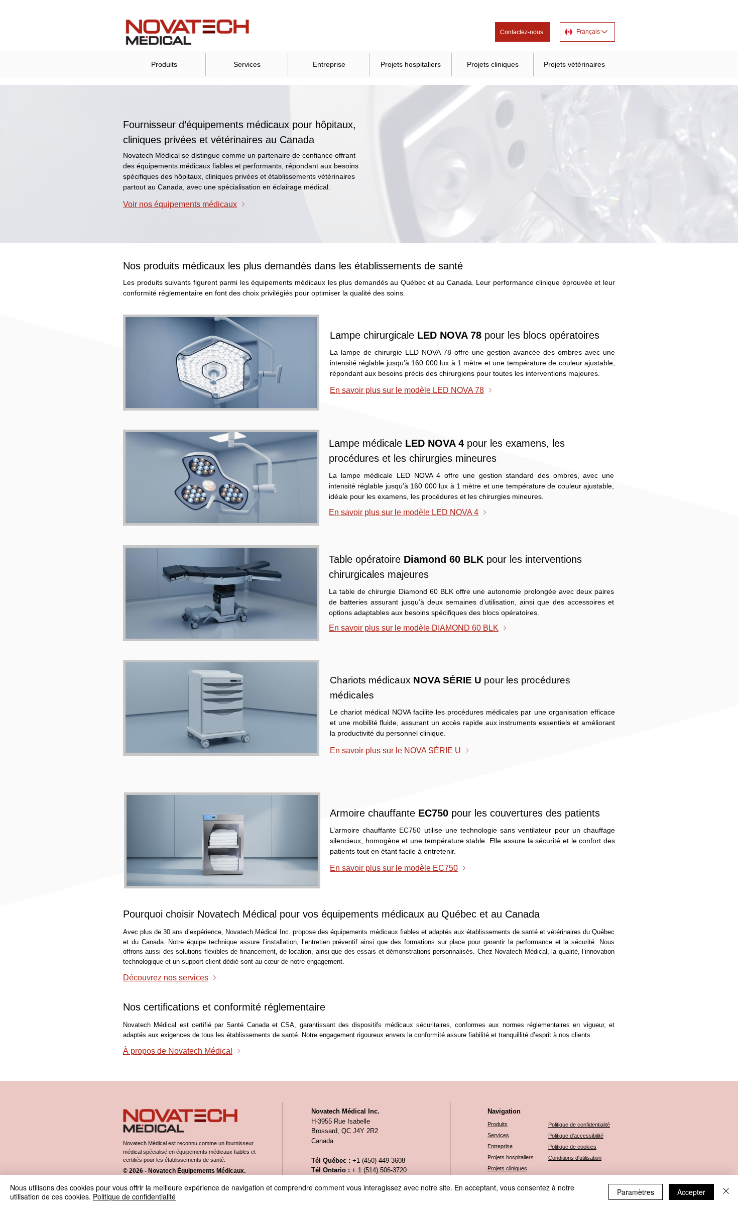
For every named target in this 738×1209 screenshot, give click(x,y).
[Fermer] (726, 1192)
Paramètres (635, 1192)
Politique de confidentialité (134, 1196)
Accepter (691, 1192)
